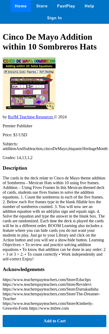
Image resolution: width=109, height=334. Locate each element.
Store (42, 6)
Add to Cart (55, 321)
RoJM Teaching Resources (31, 117)
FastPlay (66, 6)
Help (89, 6)
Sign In (54, 18)
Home (21, 6)
